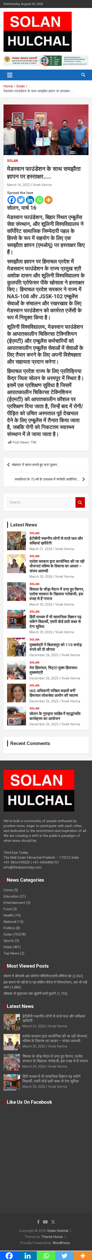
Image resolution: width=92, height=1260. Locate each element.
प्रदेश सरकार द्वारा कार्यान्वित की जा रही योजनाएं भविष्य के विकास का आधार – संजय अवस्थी (56, 566)
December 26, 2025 (44, 655)
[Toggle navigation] (10, 75)
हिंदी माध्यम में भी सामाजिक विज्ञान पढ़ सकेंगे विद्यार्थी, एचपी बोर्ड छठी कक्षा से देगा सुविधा (55, 622)
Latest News (23, 525)
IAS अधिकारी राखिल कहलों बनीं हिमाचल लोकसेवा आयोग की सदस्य (53, 693)
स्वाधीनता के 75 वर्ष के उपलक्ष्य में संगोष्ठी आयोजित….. (47, 479)
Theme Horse (52, 1237)
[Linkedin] (30, 200)
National (10, 922)
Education (11, 896)
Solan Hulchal (57, 1231)
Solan (12, 161)
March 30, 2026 (40, 576)
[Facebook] (12, 200)
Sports (9, 941)
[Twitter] (21, 200)
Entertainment (14, 903)
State (8, 947)
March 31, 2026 (40, 549)
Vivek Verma (42, 185)
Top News (11, 953)
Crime (8, 890)
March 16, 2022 (18, 185)
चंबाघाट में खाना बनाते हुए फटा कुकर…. (36, 465)
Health (8, 915)
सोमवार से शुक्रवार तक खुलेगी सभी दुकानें (30, 994)
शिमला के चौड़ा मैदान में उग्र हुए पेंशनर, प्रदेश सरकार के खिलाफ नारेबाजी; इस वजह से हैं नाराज (56, 594)
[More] (48, 200)
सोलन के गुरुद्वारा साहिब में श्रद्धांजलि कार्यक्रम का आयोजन (54, 716)
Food (8, 909)
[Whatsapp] (39, 200)
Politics (9, 928)
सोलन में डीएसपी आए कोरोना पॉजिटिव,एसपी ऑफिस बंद (37, 976)
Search (80, 502)
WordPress (61, 1243)
